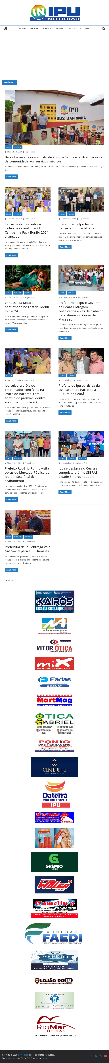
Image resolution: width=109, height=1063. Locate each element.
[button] (79, 29)
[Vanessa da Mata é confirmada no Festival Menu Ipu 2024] (28, 278)
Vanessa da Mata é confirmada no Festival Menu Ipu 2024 (27, 306)
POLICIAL (34, 28)
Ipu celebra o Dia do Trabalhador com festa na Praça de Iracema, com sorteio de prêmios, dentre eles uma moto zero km (25, 393)
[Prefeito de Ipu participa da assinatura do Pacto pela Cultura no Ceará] (81, 361)
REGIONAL (73, 28)
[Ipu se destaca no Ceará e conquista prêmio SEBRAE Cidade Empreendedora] (81, 444)
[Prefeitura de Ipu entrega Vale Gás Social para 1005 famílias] (28, 522)
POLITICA (47, 28)
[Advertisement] (54, 52)
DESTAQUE (18, 293)
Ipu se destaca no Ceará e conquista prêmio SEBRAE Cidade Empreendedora (78, 472)
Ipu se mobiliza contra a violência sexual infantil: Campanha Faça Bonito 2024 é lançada (26, 230)
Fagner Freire (30, 152)
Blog (87, 28)
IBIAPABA (71, 214)
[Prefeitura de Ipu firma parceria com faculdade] (81, 199)
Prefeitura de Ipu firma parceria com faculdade (76, 226)
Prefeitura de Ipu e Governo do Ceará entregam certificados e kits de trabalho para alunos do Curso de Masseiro (81, 310)
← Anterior (7, 580)
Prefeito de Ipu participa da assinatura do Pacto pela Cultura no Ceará (79, 389)
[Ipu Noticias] (5, 29)
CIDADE (22, 28)
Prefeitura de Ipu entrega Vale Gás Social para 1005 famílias (27, 549)
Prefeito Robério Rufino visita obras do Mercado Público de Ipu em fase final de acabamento (27, 474)
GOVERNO (59, 28)
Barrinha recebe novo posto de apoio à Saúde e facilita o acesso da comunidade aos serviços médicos (53, 159)
